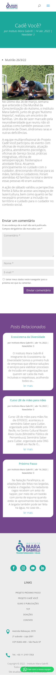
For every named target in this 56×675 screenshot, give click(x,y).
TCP (28, 609)
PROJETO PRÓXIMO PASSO (28, 592)
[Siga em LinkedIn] (42, 568)
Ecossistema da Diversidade (28, 337)
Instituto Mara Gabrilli (21, 31)
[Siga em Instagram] (23, 568)
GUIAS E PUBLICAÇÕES (28, 603)
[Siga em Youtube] (33, 568)
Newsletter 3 (28, 34)
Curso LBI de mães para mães (28, 400)
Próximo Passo (28, 463)
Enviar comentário (38, 290)
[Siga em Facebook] (13, 568)
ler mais (28, 385)
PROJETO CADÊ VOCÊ (28, 598)
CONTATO (28, 620)
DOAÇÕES (28, 614)
